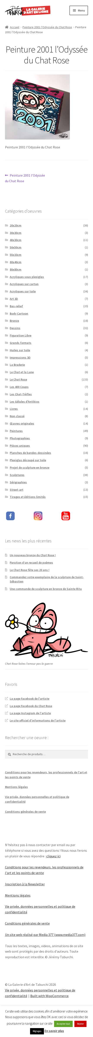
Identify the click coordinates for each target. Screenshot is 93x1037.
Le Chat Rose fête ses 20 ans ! (29, 570)
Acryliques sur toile (23, 291)
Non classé (17, 416)
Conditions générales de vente (25, 812)
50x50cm (15, 247)
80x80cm (15, 269)
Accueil (14, 27)
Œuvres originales (22, 423)
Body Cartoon (19, 313)
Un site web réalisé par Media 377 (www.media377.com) (45, 934)
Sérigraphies (18, 482)
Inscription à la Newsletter (25, 884)
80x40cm (15, 262)
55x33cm (15, 255)
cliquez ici (53, 856)
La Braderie (17, 365)
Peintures (16, 431)
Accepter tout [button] (63, 1023)
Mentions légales (16, 787)
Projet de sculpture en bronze (29, 467)
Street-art (16, 490)
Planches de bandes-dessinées (30, 453)
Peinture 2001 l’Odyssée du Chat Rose (47, 27)
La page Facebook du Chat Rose (31, 706)
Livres (14, 409)
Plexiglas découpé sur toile (28, 460)
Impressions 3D (20, 357)
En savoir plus (54, 1031)
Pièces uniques (20, 446)
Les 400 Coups (19, 387)
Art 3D (14, 299)
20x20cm (15, 225)
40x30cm (15, 240)
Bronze (14, 321)
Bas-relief (16, 306)
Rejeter (80, 1023)
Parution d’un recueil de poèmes (31, 562)
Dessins (15, 328)
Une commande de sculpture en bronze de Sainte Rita (46, 589)
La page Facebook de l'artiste (29, 699)
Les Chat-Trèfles (21, 394)
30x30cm (15, 233)
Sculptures (17, 475)
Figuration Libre (20, 335)
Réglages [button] (37, 1031)
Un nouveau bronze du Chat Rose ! (33, 555)
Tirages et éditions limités (28, 497)
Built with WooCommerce (49, 996)
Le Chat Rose (18, 379)
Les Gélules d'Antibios (24, 402)
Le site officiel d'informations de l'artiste (38, 720)
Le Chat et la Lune (22, 372)
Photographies (20, 438)
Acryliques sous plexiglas (27, 277)
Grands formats (20, 343)
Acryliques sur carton (24, 284)
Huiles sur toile (20, 350)
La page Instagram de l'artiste (30, 713)
